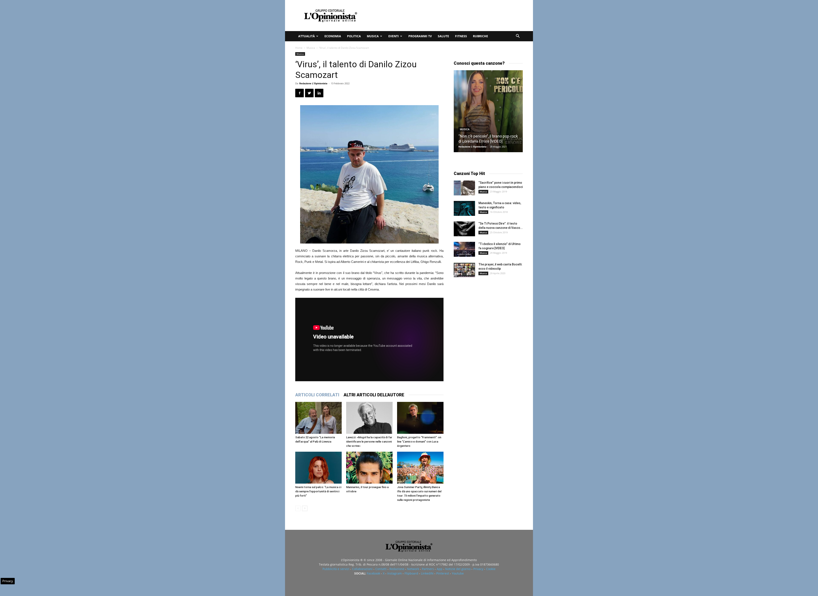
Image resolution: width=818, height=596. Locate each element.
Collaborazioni (362, 569)
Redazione (396, 569)
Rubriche (480, 36)
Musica (373, 36)
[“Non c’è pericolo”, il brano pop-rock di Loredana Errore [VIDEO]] (488, 111)
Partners (428, 569)
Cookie (490, 569)
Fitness (461, 36)
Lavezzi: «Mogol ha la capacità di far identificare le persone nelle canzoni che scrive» (369, 441)
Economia (332, 36)
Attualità (306, 36)
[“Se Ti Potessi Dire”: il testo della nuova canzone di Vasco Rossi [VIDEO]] (464, 228)
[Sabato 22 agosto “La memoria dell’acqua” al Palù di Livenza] (318, 418)
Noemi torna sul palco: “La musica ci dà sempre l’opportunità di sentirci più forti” (318, 491)
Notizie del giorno (458, 569)
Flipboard (411, 573)
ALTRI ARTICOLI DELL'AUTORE (374, 394)
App (439, 569)
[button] (518, 36)
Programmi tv (420, 36)
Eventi (393, 36)
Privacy (478, 569)
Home (298, 48)
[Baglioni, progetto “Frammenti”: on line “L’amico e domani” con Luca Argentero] (420, 418)
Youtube (458, 573)
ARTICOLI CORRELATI (317, 394)
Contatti (381, 569)
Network (413, 569)
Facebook (373, 573)
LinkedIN (427, 573)
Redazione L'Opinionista (313, 83)
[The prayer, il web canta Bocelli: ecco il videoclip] (464, 269)
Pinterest (442, 573)
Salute (443, 36)
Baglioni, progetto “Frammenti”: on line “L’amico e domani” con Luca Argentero (419, 441)
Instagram (394, 573)
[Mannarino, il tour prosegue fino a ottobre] (369, 468)
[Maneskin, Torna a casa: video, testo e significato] (464, 208)
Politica (354, 36)
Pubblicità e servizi (336, 569)
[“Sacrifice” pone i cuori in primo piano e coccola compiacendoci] (464, 188)
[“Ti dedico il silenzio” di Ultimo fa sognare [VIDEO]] (464, 249)
